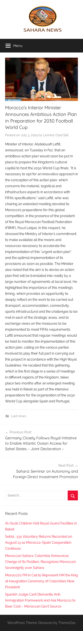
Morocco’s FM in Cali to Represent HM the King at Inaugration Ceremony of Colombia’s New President (41, 581)
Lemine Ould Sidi (55, 135)
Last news (18, 416)
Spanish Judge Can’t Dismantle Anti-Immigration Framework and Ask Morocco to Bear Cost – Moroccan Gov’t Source (40, 600)
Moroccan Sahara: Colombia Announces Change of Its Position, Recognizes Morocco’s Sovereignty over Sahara (40, 562)
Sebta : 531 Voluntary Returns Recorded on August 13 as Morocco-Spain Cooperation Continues (38, 543)
